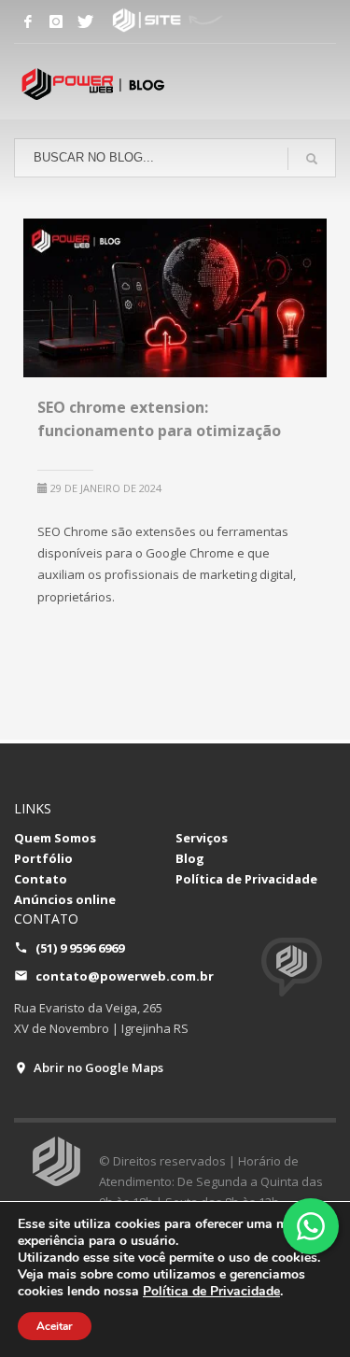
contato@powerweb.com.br (124, 976)
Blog (189, 858)
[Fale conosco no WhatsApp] (311, 1226)
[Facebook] (28, 21)
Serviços (201, 837)
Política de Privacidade (246, 878)
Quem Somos (55, 837)
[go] (311, 158)
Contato (40, 878)
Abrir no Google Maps (98, 1067)
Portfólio (43, 858)
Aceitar (54, 1326)
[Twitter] (84, 21)
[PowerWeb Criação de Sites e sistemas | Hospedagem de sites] (112, 21)
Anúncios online (65, 899)
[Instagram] (56, 21)
